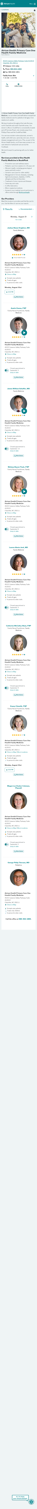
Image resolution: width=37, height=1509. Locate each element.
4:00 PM (10, 292)
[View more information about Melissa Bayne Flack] (18, 484)
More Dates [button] (19, 297)
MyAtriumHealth (24, 192)
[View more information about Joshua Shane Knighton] (18, 242)
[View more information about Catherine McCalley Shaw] (18, 642)
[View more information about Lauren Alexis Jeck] (18, 562)
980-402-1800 (16, 69)
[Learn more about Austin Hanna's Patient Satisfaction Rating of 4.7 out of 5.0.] (16, 337)
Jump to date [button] (14, 372)
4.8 (22, 254)
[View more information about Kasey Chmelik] (18, 723)
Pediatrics (18, 865)
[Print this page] (35, 10)
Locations (5, 9)
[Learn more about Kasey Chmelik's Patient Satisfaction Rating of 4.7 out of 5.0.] (16, 735)
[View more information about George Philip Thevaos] (18, 877)
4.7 (22, 337)
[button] (32, 217)
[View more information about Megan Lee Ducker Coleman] (18, 800)
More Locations (22, 752)
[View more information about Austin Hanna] (18, 325)
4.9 (22, 415)
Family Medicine (18, 230)
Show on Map (11, 274)
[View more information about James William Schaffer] (18, 403)
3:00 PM (10, 769)
